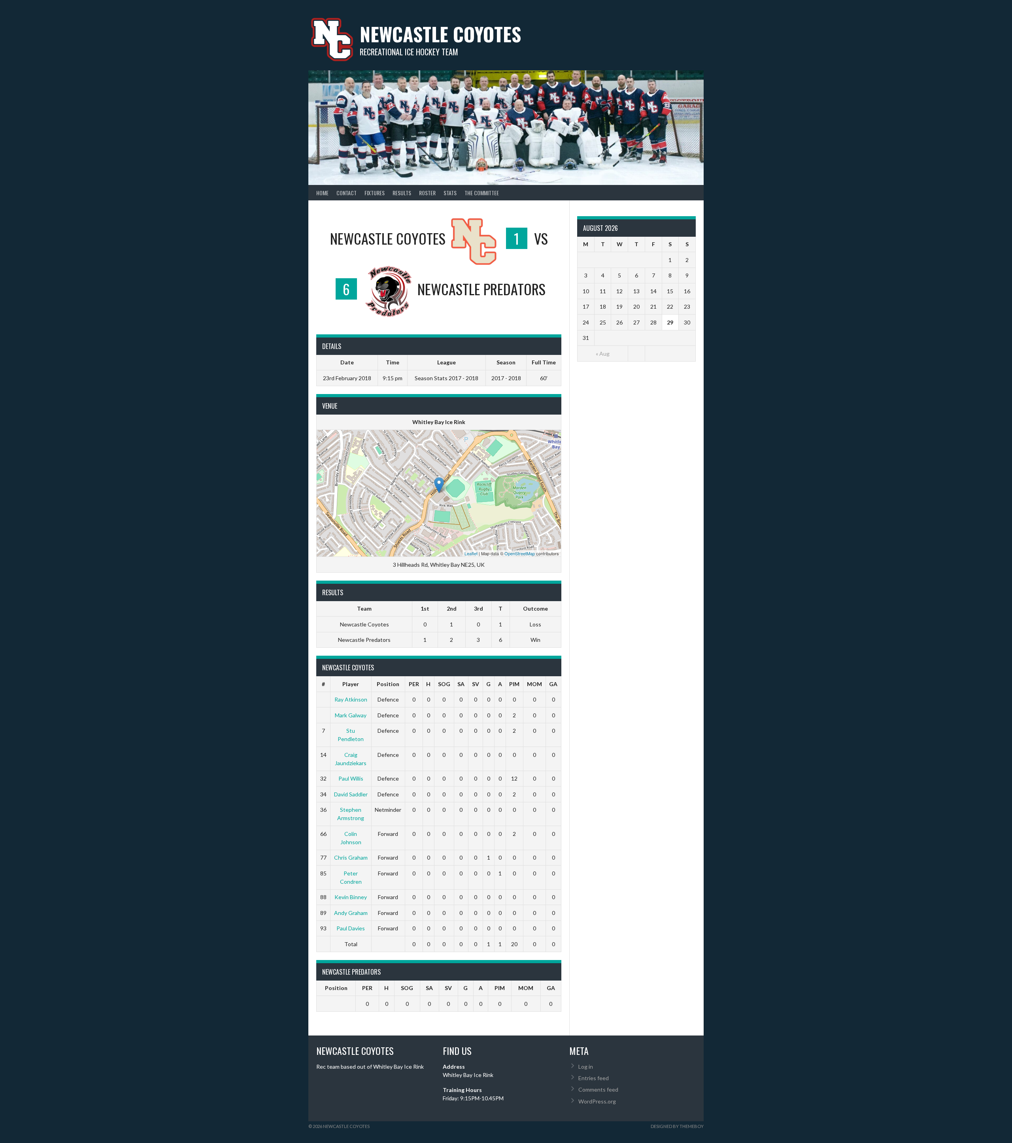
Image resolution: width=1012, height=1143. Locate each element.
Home (322, 193)
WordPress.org (597, 1101)
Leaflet (471, 553)
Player (350, 684)
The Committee (481, 193)
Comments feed (598, 1089)
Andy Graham (351, 912)
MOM (534, 684)
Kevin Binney (350, 897)
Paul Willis (350, 778)
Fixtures (374, 193)
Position (388, 684)
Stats (450, 193)
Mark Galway (350, 715)
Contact (346, 193)
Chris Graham (351, 857)
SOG (444, 684)
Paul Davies (350, 928)
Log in (585, 1066)
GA (553, 684)
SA (460, 684)
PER (414, 684)
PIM (514, 684)
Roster (427, 193)
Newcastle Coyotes (440, 34)
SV (475, 684)
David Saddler (351, 794)
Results (402, 193)
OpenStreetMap (519, 553)
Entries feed (593, 1078)
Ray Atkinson (350, 699)
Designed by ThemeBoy (677, 1126)
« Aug (603, 353)
